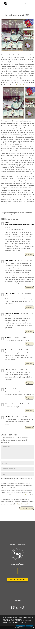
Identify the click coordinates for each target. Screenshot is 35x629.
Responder (29, 254)
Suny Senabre (21, 85)
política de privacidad (21, 494)
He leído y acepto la (16, 504)
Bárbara (8, 404)
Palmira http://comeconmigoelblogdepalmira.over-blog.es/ (19, 224)
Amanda (8, 337)
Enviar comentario (27, 508)
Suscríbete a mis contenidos (17, 580)
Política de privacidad (23, 504)
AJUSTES (23, 622)
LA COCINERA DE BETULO (13, 294)
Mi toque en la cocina (12, 313)
